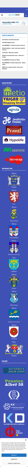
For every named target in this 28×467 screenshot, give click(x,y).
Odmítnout (14, 459)
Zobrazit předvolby (14, 463)
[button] (26, 440)
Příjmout (14, 455)
